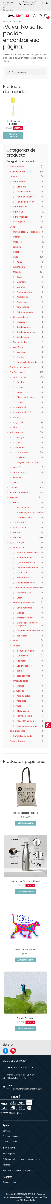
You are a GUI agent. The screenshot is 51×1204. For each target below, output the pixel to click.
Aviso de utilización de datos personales (20, 1170)
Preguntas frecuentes (12, 1136)
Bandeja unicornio (25, 332)
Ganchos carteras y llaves (26, 587)
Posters (20, 402)
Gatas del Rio (20, 377)
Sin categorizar (17, 730)
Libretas (17, 417)
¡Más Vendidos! (17, 166)
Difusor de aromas (25, 562)
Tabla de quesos (24, 312)
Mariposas (21, 352)
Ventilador (21, 635)
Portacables (22, 577)
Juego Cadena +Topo (27, 462)
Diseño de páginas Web (36, 1197)
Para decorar (20, 206)
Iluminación (19, 266)
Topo (15, 482)
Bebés (16, 502)
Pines (15, 427)
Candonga (18, 437)
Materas (20, 287)
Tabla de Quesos (25, 196)
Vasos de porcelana (26, 726)
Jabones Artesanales (27, 567)
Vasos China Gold (25, 720)
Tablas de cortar (25, 201)
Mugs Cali (18, 422)
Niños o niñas (19, 527)
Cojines (16, 236)
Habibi (16, 251)
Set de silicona (23, 191)
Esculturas (21, 382)
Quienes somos (9, 1182)
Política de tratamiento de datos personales (21, 1159)
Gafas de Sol (19, 472)
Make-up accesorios (23, 602)
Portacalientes (24, 292)
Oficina (16, 645)
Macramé (21, 281)
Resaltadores (23, 675)
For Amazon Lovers (19, 367)
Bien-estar (18, 547)
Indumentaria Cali (22, 412)
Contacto (6, 1131)
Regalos (14, 497)
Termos (17, 705)
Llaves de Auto (23, 592)
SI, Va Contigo (17, 542)
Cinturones (18, 447)
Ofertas (14, 487)
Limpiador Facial (24, 617)
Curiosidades (19, 522)
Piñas (19, 261)
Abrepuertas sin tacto (27, 552)
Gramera (21, 186)
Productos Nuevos (19, 492)
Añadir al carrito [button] (13, 135)
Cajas (19, 277)
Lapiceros (21, 660)
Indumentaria (20, 407)
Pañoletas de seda (22, 736)
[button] (40, 16)
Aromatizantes (24, 557)
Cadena (20, 457)
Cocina (13, 176)
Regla (19, 670)
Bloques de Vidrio (25, 650)
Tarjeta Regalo (17, 741)
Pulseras (17, 477)
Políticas (6, 1165)
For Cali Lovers (17, 372)
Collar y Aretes (20, 452)
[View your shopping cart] (45, 15)
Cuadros (17, 241)
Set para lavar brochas (28, 630)
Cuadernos (22, 655)
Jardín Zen (21, 572)
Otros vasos (22, 710)
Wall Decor (18, 347)
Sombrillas (18, 690)
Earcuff (17, 467)
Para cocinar (19, 181)
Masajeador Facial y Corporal (26, 624)
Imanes (20, 387)
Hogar (16, 256)
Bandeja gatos (23, 327)
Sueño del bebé (24, 517)
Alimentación (23, 507)
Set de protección (25, 582)
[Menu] (5, 16)
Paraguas (21, 700)
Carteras (17, 442)
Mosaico (17, 271)
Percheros (21, 357)
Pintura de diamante (26, 362)
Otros (19, 597)
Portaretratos (20, 342)
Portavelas (22, 302)
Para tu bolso (23, 695)
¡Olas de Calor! (17, 171)
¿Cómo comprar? (10, 1141)
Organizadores (20, 317)
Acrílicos (20, 322)
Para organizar (20, 216)
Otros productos (25, 397)
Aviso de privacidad (11, 1153)
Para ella (17, 537)
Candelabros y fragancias (26, 231)
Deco (12, 226)
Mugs (19, 392)
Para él (16, 532)
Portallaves (22, 296)
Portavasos (19, 221)
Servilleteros (22, 306)
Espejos (17, 246)
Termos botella (24, 715)
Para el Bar (18, 211)
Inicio (8, 21)
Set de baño (22, 337)
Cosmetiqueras (24, 607)
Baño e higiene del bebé (28, 512)
